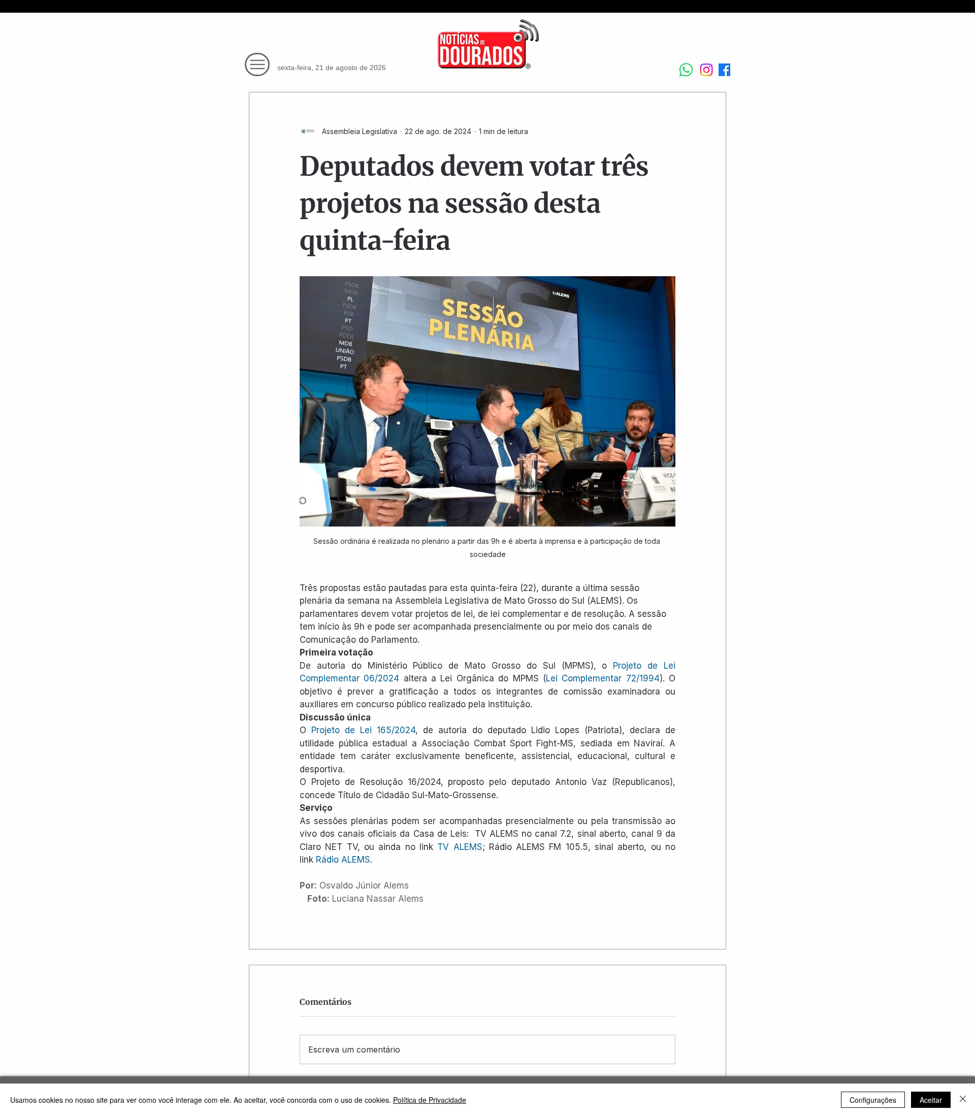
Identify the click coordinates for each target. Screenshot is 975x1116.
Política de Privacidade (429, 1100)
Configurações (873, 1100)
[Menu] (257, 64)
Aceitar (931, 1100)
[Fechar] (963, 1100)
